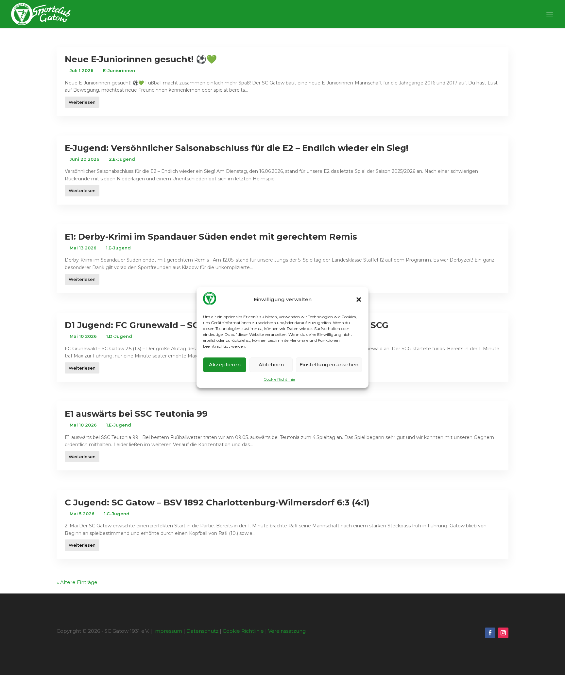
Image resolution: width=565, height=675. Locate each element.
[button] (358, 299)
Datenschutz (202, 631)
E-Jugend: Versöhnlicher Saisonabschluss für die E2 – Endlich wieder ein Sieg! (236, 148)
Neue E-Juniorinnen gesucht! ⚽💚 (141, 59)
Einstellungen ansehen (329, 364)
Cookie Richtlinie (279, 379)
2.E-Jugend (122, 159)
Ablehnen (271, 364)
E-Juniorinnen (119, 70)
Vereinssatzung (287, 631)
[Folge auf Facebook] (490, 633)
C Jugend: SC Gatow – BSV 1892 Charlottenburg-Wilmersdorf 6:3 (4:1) (217, 502)
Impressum (167, 631)
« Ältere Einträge (77, 582)
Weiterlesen (82, 102)
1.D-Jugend (119, 336)
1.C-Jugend (116, 513)
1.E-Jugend (118, 247)
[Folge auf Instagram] (503, 633)
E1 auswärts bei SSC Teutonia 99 (136, 414)
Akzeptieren (225, 364)
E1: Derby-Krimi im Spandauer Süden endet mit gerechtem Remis (211, 236)
